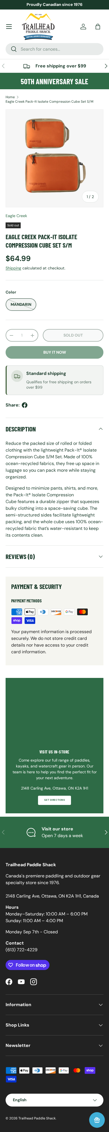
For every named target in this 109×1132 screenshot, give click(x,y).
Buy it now (54, 352)
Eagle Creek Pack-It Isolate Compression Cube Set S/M (49, 101)
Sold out (73, 335)
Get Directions (54, 800)
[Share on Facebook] (24, 405)
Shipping (13, 268)
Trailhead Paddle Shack (37, 1118)
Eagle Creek (16, 215)
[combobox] (54, 49)
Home (10, 97)
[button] (98, 26)
